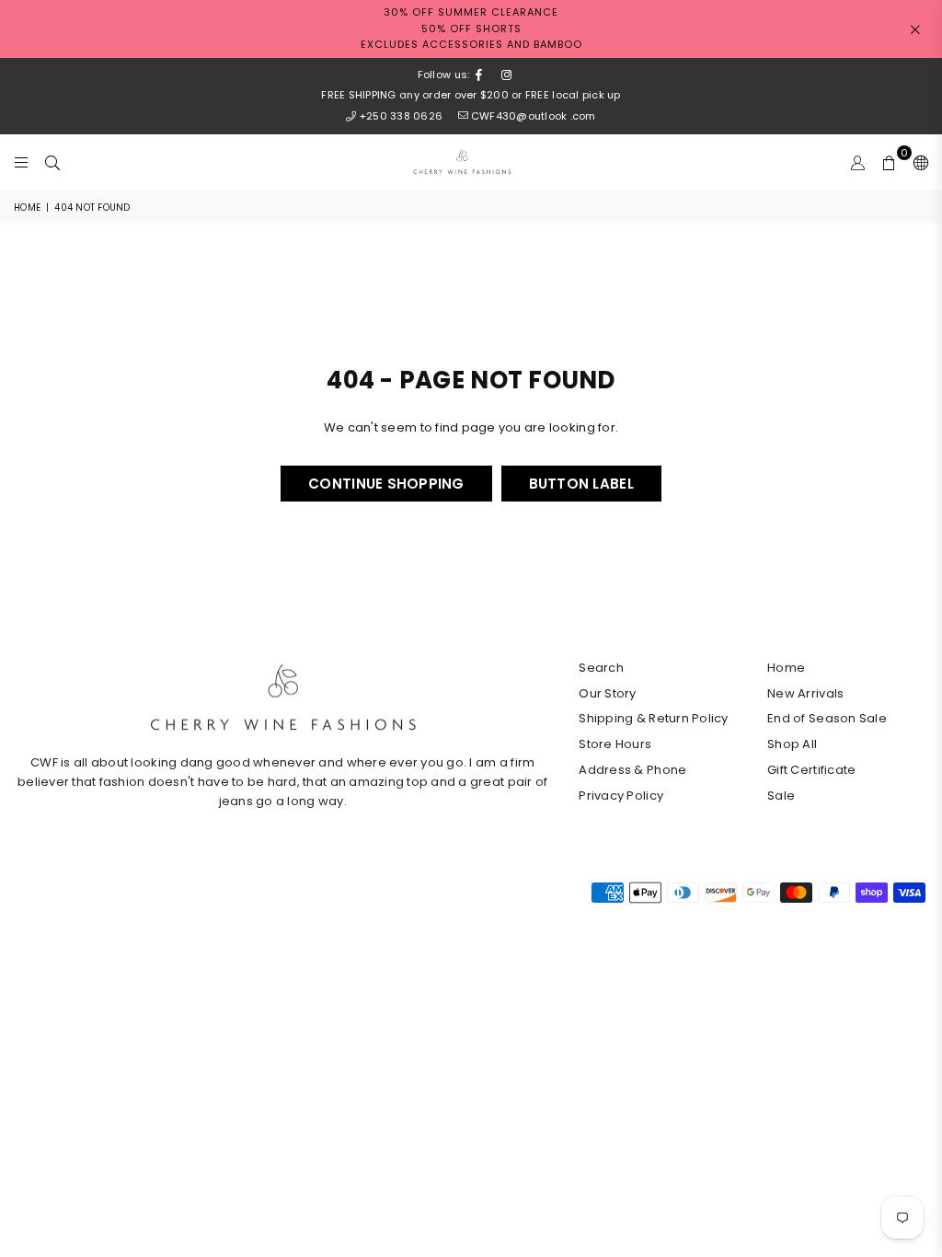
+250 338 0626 (401, 116)
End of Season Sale (827, 718)
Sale (781, 795)
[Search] (52, 162)
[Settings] (916, 162)
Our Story (607, 693)
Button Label (581, 483)
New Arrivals (805, 693)
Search (601, 667)
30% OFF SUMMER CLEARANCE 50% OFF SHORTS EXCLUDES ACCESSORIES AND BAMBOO (471, 28)
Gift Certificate (811, 769)
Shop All (792, 744)
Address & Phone (632, 769)
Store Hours (615, 744)
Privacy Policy (621, 795)
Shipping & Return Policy (653, 718)
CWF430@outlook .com (533, 116)
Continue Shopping (386, 483)
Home (27, 207)
